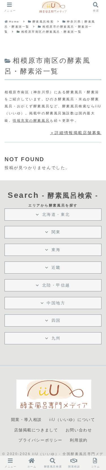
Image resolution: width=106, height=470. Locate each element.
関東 (56, 232)
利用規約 (78, 440)
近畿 (56, 267)
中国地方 (56, 303)
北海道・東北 (56, 214)
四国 (56, 320)
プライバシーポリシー (40, 440)
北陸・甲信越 (56, 285)
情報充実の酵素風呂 (31, 121)
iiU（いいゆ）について (72, 419)
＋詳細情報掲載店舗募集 (75, 132)
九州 (56, 338)
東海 (56, 249)
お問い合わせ (79, 430)
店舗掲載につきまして (36, 430)
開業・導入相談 (26, 419)
